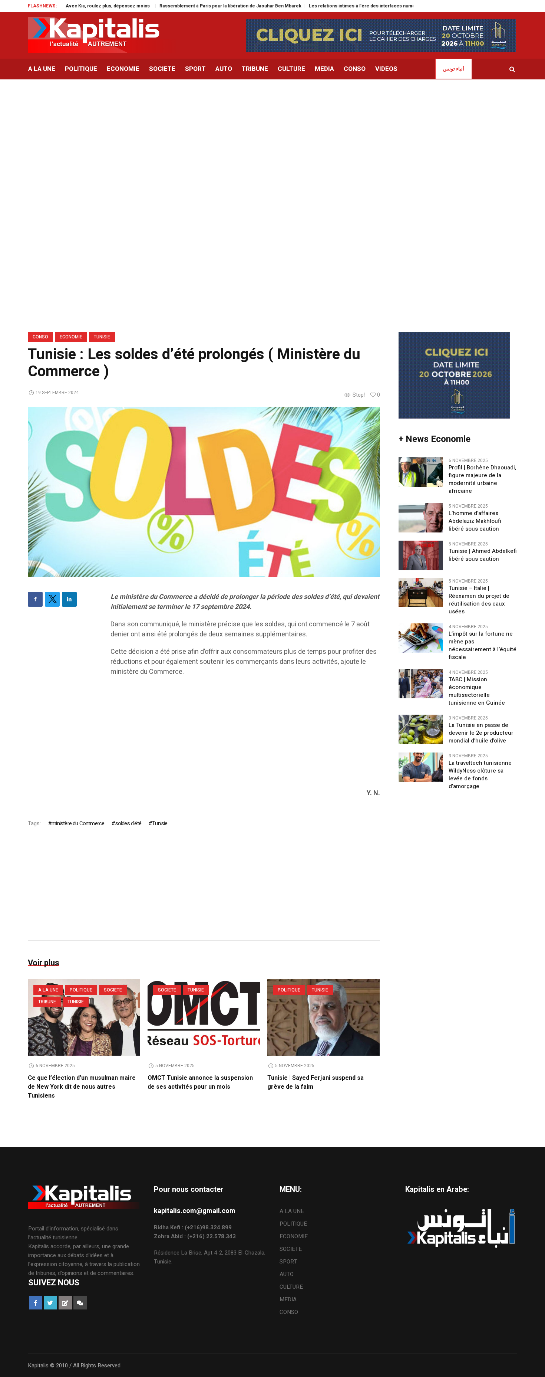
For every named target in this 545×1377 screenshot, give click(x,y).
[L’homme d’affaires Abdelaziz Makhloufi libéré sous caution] (421, 517)
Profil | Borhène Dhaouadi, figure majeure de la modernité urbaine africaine (482, 479)
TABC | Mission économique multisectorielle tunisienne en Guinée (477, 691)
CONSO (40, 337)
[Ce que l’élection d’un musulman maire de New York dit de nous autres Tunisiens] (84, 1017)
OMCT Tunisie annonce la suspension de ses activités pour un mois (200, 1082)
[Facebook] (35, 599)
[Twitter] (52, 599)
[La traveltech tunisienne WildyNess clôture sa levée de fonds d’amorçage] (421, 767)
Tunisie (102, 337)
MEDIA (288, 1299)
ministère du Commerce (78, 823)
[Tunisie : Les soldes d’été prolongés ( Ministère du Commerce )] (204, 491)
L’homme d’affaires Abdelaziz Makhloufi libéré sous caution (475, 521)
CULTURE (291, 1287)
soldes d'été (128, 823)
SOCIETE (113, 990)
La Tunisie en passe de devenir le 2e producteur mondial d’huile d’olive (481, 733)
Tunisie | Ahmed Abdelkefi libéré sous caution (483, 555)
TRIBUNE (47, 1002)
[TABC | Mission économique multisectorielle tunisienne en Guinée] (421, 683)
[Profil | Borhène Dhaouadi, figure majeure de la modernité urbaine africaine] (421, 472)
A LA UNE (48, 990)
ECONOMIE (71, 337)
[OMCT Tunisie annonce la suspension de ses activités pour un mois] (204, 1017)
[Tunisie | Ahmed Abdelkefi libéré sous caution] (421, 555)
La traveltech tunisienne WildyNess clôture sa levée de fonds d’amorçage (480, 774)
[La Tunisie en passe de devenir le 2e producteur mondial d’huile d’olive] (421, 729)
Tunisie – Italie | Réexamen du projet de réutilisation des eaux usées (479, 600)
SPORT (288, 1262)
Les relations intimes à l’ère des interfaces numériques (319, 6)
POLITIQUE (81, 990)
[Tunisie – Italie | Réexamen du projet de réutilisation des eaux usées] (421, 592)
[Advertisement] (272, 135)
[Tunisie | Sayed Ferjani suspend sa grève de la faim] (323, 1017)
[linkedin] (69, 599)
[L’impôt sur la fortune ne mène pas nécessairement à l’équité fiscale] (421, 637)
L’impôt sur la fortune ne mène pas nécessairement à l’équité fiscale (482, 645)
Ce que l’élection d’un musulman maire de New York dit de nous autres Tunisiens (82, 1086)
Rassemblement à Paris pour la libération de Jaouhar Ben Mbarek (180, 6)
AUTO (287, 1274)
